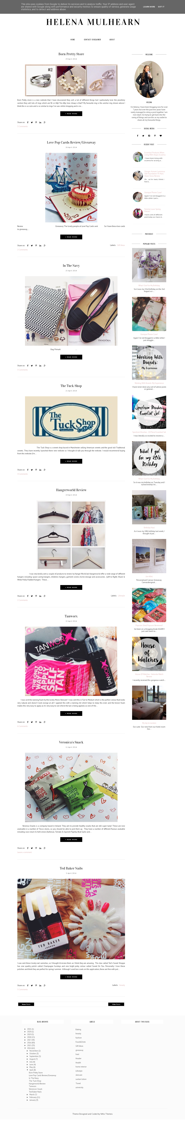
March (32, 1094)
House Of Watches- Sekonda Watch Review (149, 675)
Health (78, 1062)
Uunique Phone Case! (153, 192)
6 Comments (22, 726)
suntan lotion (81, 1079)
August (32, 1059)
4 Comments (22, 474)
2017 (29, 1040)
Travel (78, 1083)
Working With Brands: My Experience (149, 383)
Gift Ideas (121, 245)
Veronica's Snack (71, 742)
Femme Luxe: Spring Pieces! (152, 210)
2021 (29, 1029)
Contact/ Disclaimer (92, 39)
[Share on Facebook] (27, 122)
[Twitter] (143, 135)
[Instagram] (149, 135)
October (32, 1053)
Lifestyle (121, 595)
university (79, 1087)
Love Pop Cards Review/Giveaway (71, 142)
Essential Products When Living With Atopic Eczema (154, 154)
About (112, 39)
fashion (79, 1038)
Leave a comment (24, 852)
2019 (29, 1034)
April (31, 1070)
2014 (29, 1048)
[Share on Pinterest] (36, 122)
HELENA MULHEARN (93, 22)
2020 (29, 1031)
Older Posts (116, 1004)
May (31, 1067)
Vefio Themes (106, 1114)
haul (77, 1054)
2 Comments (22, 249)
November (33, 1051)
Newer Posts (26, 1004)
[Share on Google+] (45, 122)
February (33, 1097)
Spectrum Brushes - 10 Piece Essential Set (149, 432)
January (32, 1100)
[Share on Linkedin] (40, 122)
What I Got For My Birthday (149, 285)
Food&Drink (81, 1042)
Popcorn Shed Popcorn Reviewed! (149, 625)
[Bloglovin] (160, 135)
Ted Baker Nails (71, 868)
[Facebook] (137, 135)
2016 (29, 1042)
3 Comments (22, 126)
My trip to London (149, 723)
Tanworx (71, 616)
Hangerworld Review (71, 490)
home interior (81, 1066)
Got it (161, 7)
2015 (29, 1045)
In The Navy (71, 266)
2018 (29, 1037)
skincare (79, 1075)
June (31, 1064)
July (31, 1062)
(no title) (149, 576)
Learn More (149, 7)
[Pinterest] (155, 135)
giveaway (79, 1050)
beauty (122, 985)
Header (78, 1058)
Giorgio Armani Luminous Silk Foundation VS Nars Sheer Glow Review (154, 173)
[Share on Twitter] (32, 122)
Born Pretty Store (71, 54)
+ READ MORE (71, 114)
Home (73, 39)
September (34, 1056)
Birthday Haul (149, 528)
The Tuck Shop (71, 386)
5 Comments (22, 989)
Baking (78, 1029)
